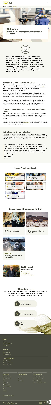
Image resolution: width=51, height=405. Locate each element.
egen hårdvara (26, 122)
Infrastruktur (6, 382)
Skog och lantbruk (7, 386)
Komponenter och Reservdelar (39, 382)
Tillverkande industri (7, 376)
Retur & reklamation (7, 364)
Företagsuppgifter (7, 360)
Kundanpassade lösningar (38, 376)
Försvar (4, 390)
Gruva (4, 388)
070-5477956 (26, 273)
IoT (43, 86)
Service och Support (37, 380)
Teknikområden (9, 6)
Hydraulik (20, 376)
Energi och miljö (6, 384)
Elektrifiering (20, 380)
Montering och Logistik (38, 378)
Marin (4, 380)
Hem (4, 6)
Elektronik (20, 378)
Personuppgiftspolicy (8, 362)
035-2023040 (26, 271)
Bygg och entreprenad (8, 378)
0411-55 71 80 (7, 352)
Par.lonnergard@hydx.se (28, 274)
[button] (25, 313)
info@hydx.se (8, 354)
